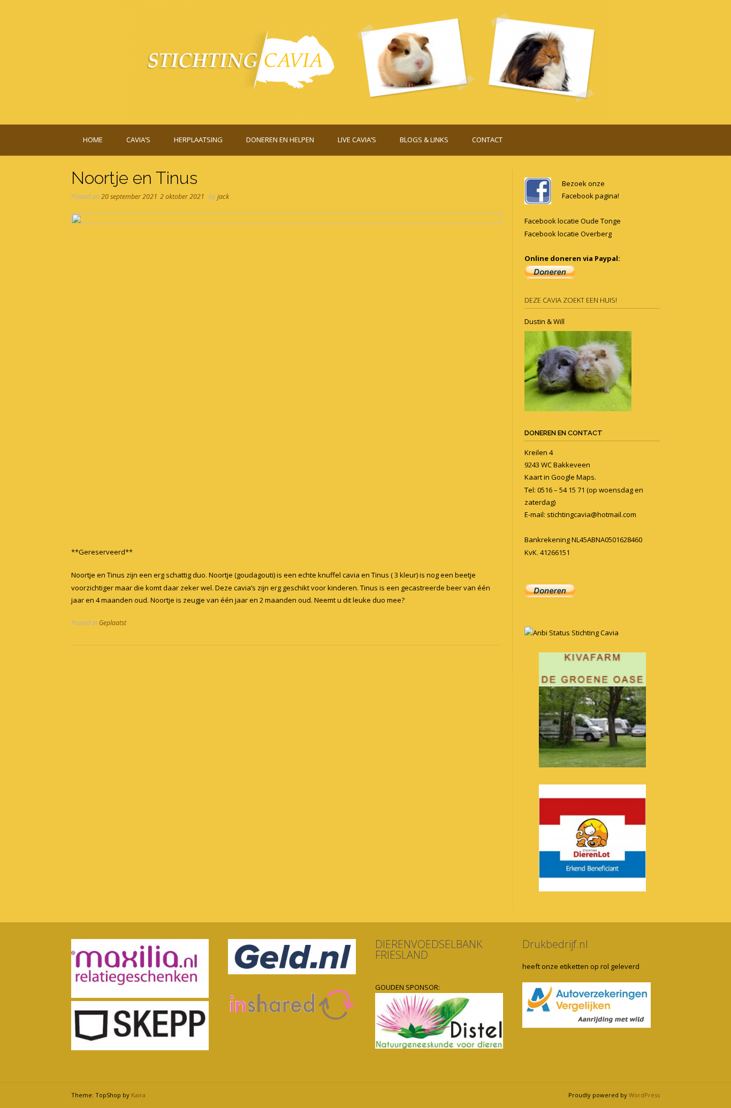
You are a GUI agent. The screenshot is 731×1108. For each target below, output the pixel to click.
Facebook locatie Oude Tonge (572, 221)
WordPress (644, 1095)
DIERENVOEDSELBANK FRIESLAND (429, 949)
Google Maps (573, 477)
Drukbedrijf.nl (555, 944)
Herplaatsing (198, 139)
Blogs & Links (424, 139)
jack (223, 196)
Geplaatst (112, 622)
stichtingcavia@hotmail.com (591, 514)
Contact (487, 139)
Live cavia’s (357, 139)
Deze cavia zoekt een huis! (570, 300)
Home (93, 139)
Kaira (138, 1095)
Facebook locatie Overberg (568, 233)
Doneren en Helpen (280, 139)
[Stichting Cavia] (365, 60)
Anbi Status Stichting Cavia (576, 632)
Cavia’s (138, 139)
